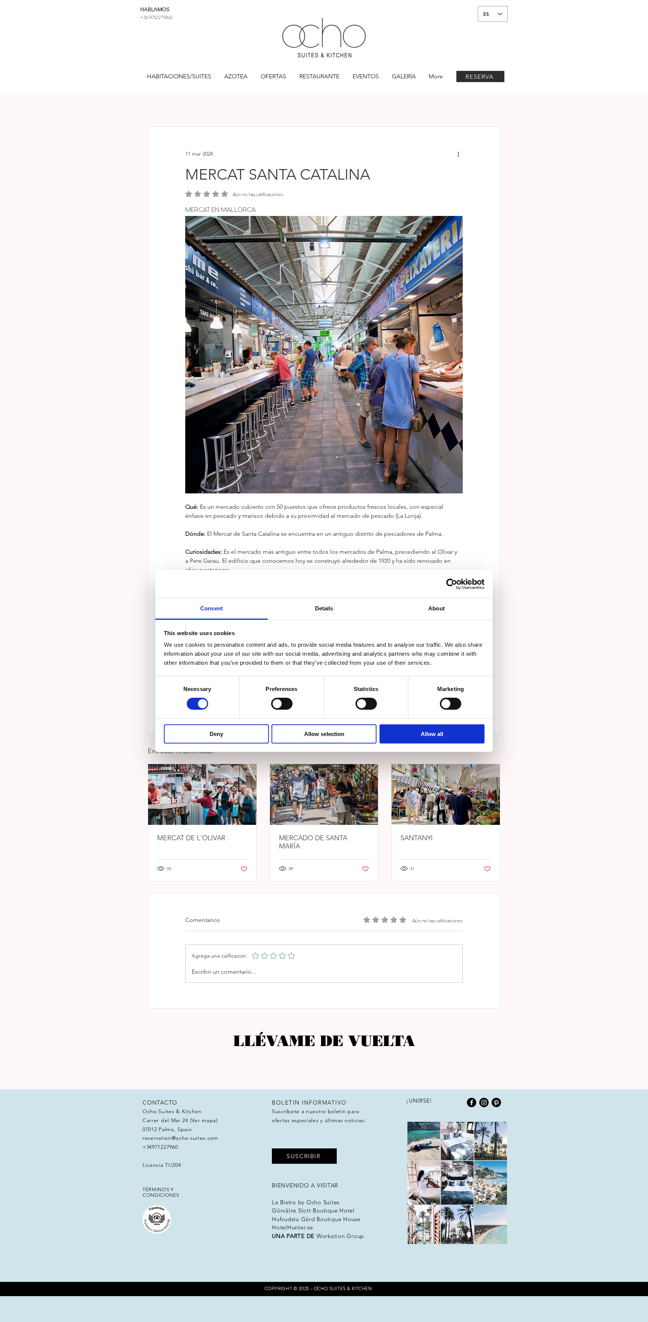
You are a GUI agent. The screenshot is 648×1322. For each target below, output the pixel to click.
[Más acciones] (458, 153)
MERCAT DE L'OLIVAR (191, 838)
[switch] (281, 704)
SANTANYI (416, 838)
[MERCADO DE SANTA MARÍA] (324, 794)
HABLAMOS (155, 9)
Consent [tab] (211, 608)
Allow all (432, 734)
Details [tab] (324, 608)
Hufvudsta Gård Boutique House (316, 1219)
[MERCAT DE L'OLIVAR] (202, 794)
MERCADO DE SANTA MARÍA (313, 842)
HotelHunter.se (292, 1227)
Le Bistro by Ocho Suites (305, 1202)
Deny (216, 734)
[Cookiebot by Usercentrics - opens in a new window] (451, 583)
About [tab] (436, 608)
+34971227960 (156, 17)
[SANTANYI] (446, 794)
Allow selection (324, 734)
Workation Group (340, 1236)
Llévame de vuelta (324, 1040)
